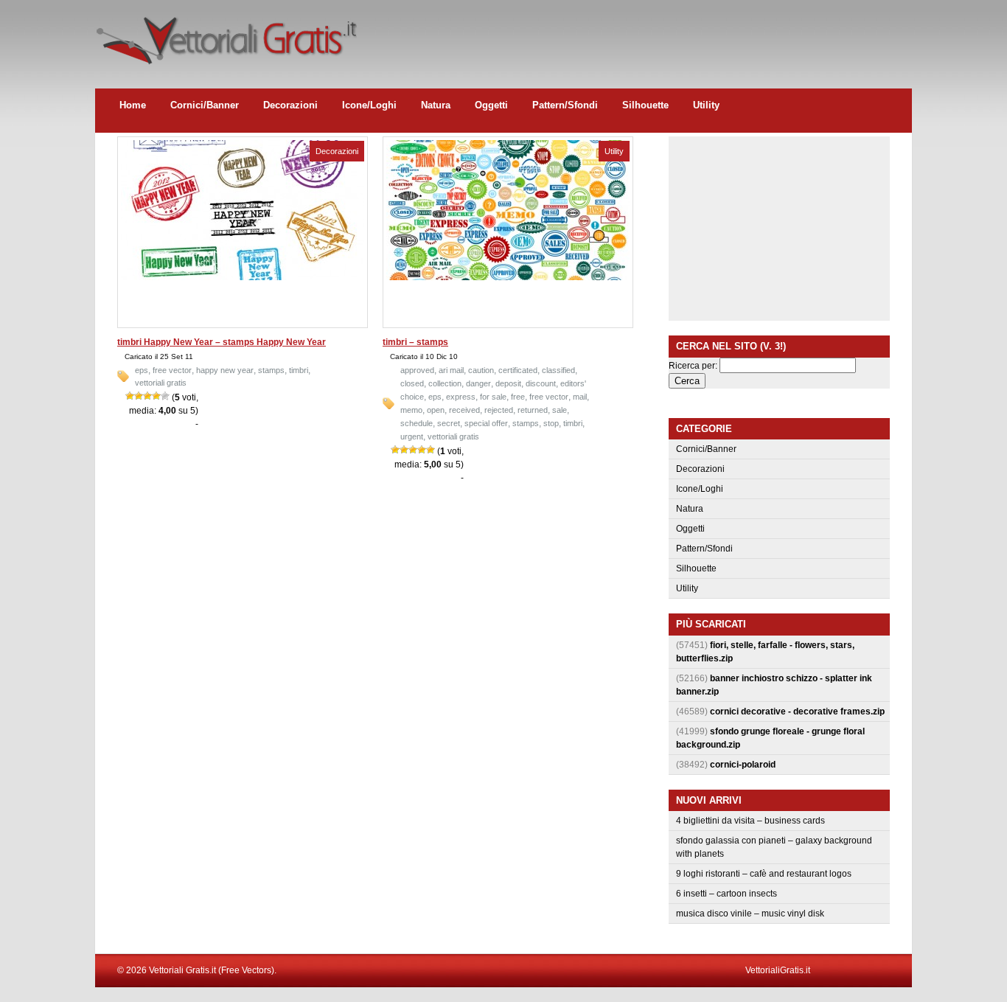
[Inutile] (129, 396)
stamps (271, 370)
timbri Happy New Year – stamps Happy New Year (221, 342)
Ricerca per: (693, 366)
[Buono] (156, 396)
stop (551, 423)
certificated (517, 370)
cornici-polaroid (743, 764)
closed (412, 383)
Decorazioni (290, 105)
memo (411, 410)
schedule (416, 423)
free (518, 396)
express (460, 396)
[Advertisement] (643, 33)
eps (141, 370)
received (464, 410)
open (436, 410)
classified (558, 370)
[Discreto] (147, 396)
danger (478, 383)
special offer (486, 423)
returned (533, 410)
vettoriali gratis (161, 382)
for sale (493, 396)
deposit (508, 383)
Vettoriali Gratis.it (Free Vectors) (226, 37)
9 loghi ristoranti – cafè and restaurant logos (763, 874)
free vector (172, 370)
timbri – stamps (415, 342)
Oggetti (491, 105)
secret (448, 423)
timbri (298, 370)
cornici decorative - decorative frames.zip (797, 711)
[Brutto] (138, 396)
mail (580, 396)
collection (444, 383)
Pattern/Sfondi (565, 105)
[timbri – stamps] (508, 277)
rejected (498, 410)
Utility (706, 105)
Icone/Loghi (369, 105)
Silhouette (645, 105)
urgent (411, 436)
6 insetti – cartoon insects (726, 893)
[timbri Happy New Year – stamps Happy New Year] (242, 277)
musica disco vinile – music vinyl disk (750, 913)
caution (481, 370)
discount (541, 383)
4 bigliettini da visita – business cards (750, 820)
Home (132, 105)
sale (559, 410)
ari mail (451, 370)
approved (417, 370)
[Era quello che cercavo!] (165, 396)
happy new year (225, 370)
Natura (435, 105)
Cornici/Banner (204, 105)
